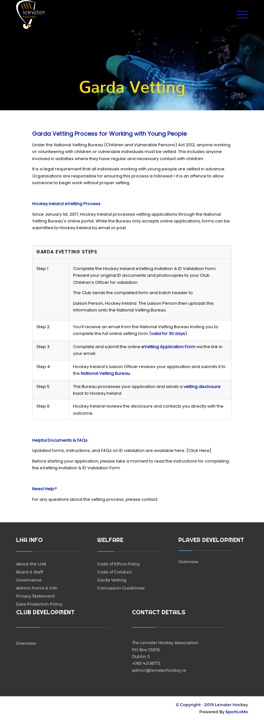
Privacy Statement (35, 595)
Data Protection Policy (39, 604)
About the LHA (31, 563)
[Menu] (239, 14)
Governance (29, 579)
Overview (188, 561)
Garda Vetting (111, 579)
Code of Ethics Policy (118, 563)
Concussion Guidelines (121, 587)
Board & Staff (29, 571)
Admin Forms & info (36, 587)
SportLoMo (236, 711)
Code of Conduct (114, 571)
